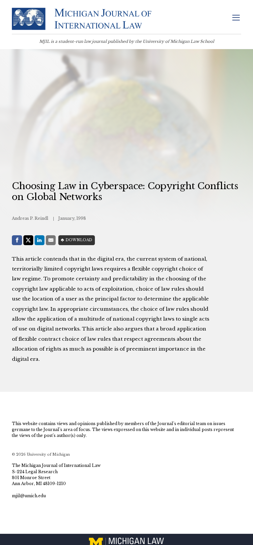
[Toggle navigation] (236, 18)
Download (79, 240)
